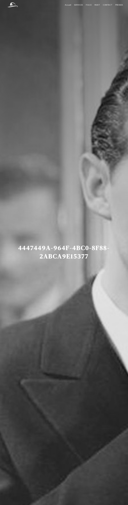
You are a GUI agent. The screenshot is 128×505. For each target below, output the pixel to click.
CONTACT (107, 5)
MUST (97, 5)
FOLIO (89, 5)
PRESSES (119, 5)
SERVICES (78, 5)
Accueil (68, 5)
